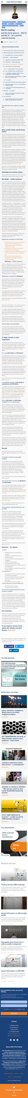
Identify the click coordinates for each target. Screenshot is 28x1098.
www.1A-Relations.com (14, 1035)
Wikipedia (15, 186)
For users (11, 24)
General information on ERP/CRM (12, 971)
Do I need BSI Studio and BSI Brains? (14, 71)
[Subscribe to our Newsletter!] (14, 1087)
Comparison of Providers (9, 22)
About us (20, 1068)
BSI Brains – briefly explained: (12, 62)
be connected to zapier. (15, 163)
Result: (9, 80)
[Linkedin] (17, 1040)
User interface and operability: (12, 66)
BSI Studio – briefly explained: (10, 57)
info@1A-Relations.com (14, 1033)
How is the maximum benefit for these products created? (14, 94)
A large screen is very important (15, 68)
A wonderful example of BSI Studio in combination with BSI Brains (14, 74)
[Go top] (14, 1092)
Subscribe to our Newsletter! (14, 1090)
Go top (14, 1095)
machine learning (16, 264)
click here (7, 167)
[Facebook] (11, 1040)
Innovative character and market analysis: (15, 82)
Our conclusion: (7, 96)
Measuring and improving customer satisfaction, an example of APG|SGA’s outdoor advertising (13, 258)
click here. (7, 299)
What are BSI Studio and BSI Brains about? (13, 52)
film (3, 208)
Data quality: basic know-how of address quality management (12, 943)
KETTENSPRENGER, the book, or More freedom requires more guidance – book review (13, 738)
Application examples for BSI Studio (14, 59)
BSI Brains (4, 264)
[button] (2, 2)
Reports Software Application (10, 25)
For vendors (19, 24)
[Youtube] (14, 1040)
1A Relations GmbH (8, 1073)
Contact (10, 1077)
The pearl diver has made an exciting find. (13, 50)
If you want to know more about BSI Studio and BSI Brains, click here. (14, 99)
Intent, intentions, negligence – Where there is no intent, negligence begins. (13, 712)
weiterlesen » (5, 716)
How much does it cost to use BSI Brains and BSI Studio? (15, 85)
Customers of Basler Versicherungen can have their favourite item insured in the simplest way (15, 253)
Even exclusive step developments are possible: (15, 88)
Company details (17, 1077)
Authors (22, 1073)
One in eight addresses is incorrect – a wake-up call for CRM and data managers (12, 817)
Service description (6, 500)
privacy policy (12, 1009)
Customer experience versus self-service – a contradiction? (13, 764)
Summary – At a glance (9, 90)
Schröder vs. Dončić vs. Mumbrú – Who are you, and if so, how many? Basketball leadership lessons (13, 790)
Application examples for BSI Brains (14, 64)
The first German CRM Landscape (13, 885)
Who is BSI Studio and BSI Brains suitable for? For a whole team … (15, 77)
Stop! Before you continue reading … (14, 55)
